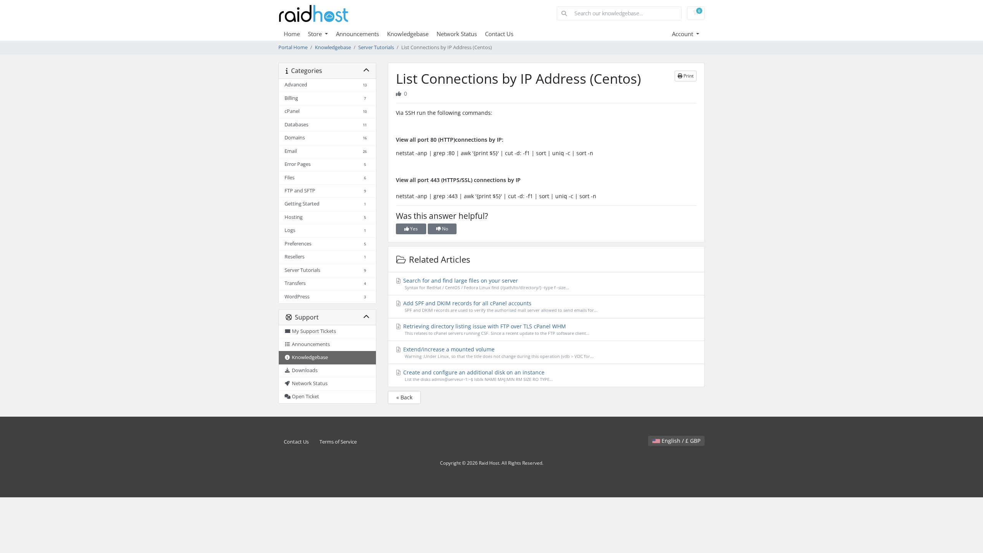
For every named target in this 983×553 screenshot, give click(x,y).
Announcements (357, 34)
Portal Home (293, 47)
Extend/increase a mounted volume (498, 352)
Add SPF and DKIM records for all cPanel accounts (499, 306)
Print (687, 76)
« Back (404, 397)
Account (683, 34)
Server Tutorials (376, 47)
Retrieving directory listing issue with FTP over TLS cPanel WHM (495, 329)
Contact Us (499, 34)
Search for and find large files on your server (485, 283)
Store (315, 34)
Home (292, 34)
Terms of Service (338, 442)
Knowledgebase (408, 34)
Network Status (457, 34)
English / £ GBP (680, 440)
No (444, 228)
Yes (413, 228)
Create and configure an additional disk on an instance (477, 375)
